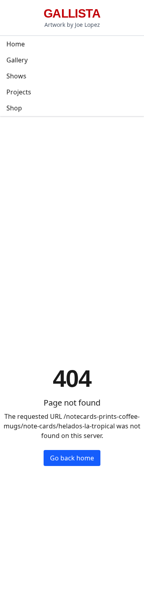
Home (15, 44)
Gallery (17, 60)
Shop (14, 108)
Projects (18, 92)
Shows (16, 76)
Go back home (72, 458)
